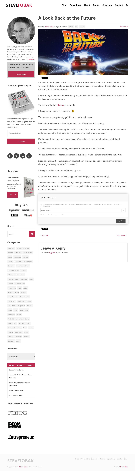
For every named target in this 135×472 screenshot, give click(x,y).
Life (76, 27)
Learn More (31, 59)
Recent (11, 365)
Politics (10, 323)
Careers (10, 261)
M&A (13, 306)
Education (11, 275)
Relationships (12, 328)
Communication (27, 261)
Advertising (11, 248)
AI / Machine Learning (23, 248)
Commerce (18, 261)
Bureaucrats (17, 257)
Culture (71, 27)
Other (26, 310)
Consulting (75, 5)
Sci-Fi (25, 328)
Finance (10, 283)
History (25, 288)
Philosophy (11, 314)
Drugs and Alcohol (13, 270)
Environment (23, 279)
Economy (23, 270)
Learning (28, 301)
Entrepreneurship (13, 279)
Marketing (29, 306)
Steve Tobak (49, 27)
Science (82, 27)
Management (21, 306)
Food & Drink (12, 288)
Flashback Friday (20, 283)
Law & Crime (12, 301)
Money (16, 310)
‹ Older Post (44, 235)
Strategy (10, 336)
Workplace (11, 341)
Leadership (21, 301)
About (87, 5)
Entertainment (20, 275)
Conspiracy (11, 266)
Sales (19, 328)
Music (21, 310)
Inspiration (19, 297)
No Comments (124, 26)
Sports (26, 332)
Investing (26, 297)
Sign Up (120, 221)
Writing (18, 341)
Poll (15, 323)
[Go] (32, 234)
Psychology (21, 323)
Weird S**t (26, 336)
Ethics (31, 279)
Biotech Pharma (27, 253)
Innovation (11, 297)
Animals (10, 253)
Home (17, 292)
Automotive (18, 253)
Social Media (18, 332)
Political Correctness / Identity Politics (18, 319)
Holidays (10, 292)
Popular (20, 365)
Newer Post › (121, 235)
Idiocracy (61, 104)
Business (25, 257)
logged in (52, 252)
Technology (18, 336)
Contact (119, 5)
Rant (28, 323)
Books (96, 5)
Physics (19, 314)
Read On (12, 194)
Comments (29, 365)
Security (10, 332)
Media (10, 310)
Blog (64, 5)
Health (19, 288)
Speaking (107, 5)
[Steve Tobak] (19, 5)
